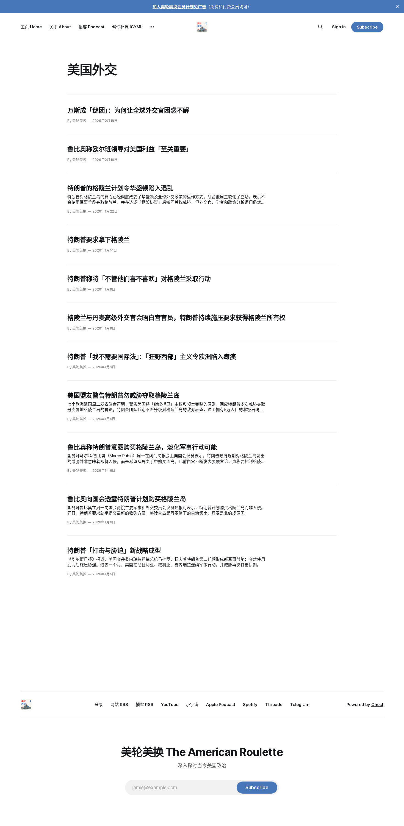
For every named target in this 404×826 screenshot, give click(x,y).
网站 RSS (119, 704)
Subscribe (367, 27)
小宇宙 (192, 704)
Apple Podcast (220, 704)
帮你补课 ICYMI (126, 26)
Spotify (250, 704)
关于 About (60, 26)
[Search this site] (320, 27)
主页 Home (31, 26)
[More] (151, 27)
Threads (273, 704)
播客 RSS (144, 704)
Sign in (339, 26)
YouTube (169, 704)
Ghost (377, 704)
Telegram (299, 704)
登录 (99, 704)
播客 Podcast (91, 26)
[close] (397, 6)
